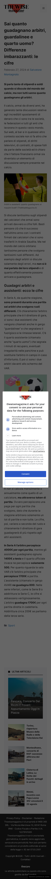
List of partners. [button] (39, 451)
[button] (25, 436)
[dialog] (26, 439)
